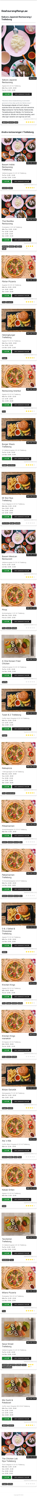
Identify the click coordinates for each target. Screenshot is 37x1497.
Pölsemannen (8, 826)
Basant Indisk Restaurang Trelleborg (8, 167)
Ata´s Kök (6, 1141)
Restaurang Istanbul (11, 391)
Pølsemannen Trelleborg (8, 876)
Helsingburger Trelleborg (8, 336)
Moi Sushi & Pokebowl (7, 1401)
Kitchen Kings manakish (8, 1037)
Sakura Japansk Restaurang (9, 81)
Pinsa (4, 609)
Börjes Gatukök (9, 1089)
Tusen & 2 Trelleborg (11, 715)
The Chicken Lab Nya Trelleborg (10, 1459)
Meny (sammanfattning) (22, 94)
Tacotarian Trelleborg (7, 1240)
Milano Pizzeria (9, 1292)
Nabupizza (7, 768)
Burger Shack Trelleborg (8, 445)
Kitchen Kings (8, 985)
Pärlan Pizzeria (9, 281)
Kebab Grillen (8, 1190)
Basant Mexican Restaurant (9, 557)
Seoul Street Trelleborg (7, 1345)
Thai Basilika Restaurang (8, 222)
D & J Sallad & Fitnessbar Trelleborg (8, 931)
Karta (7, 94)
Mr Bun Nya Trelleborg (7, 499)
